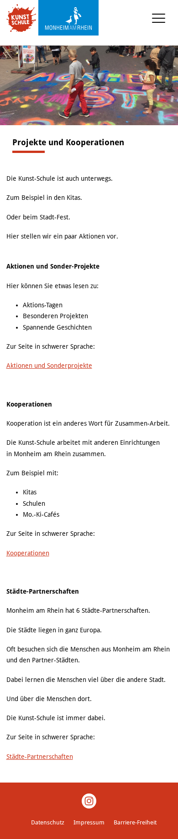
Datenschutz (47, 822)
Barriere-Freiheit (135, 822)
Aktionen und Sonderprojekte (49, 365)
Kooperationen (27, 553)
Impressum (89, 822)
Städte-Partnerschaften (39, 756)
